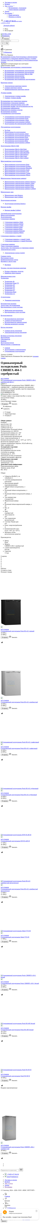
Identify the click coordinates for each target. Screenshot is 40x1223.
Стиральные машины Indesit (14, 224)
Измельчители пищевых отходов (11, 110)
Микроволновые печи (8, 276)
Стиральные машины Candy (14, 225)
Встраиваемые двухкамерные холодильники (19, 72)
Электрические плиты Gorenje (15, 253)
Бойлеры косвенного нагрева (14, 324)
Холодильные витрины (8, 200)
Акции (7, 1185)
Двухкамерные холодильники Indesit (17, 139)
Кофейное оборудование (13, 273)
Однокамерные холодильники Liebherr (17, 122)
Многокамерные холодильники (11, 161)
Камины (3, 341)
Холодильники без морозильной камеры (18, 123)
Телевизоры (5, 278)
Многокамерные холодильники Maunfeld (18, 168)
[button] (2, 47)
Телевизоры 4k (9, 281)
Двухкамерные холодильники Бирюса (17, 135)
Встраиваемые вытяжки (9, 111)
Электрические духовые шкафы (15, 96)
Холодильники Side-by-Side (10, 146)
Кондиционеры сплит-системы (15, 312)
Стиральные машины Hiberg (14, 232)
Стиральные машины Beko (14, 229)
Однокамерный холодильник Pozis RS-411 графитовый (19, 748)
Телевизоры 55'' (10, 288)
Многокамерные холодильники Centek (17, 173)
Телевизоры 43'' (10, 285)
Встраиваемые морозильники (14, 76)
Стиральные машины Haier (14, 227)
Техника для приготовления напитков (13, 268)
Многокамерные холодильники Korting (18, 166)
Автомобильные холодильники (11, 213)
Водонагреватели (6, 315)
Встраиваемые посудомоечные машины (14, 101)
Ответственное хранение (17, 9)
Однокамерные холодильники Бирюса (17, 116)
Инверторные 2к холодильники (15, 132)
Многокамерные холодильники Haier (17, 164)
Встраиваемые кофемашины (10, 108)
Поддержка (8, 1187)
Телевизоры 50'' (10, 287)
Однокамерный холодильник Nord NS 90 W (15, 1076)
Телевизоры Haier (10, 292)
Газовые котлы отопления (13, 330)
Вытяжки (8, 265)
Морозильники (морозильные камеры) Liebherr (20, 188)
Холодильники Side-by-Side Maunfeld (17, 152)
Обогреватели (5, 339)
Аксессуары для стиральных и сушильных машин (17, 248)
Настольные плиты (7, 258)
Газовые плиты (6, 256)
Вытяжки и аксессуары (8, 261)
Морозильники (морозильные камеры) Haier (19, 187)
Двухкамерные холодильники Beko (16, 141)
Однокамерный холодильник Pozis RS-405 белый (17, 1030)
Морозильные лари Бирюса (14, 195)
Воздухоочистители (7, 343)
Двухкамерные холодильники (10, 127)
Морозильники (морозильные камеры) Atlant (19, 183)
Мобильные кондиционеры (14, 310)
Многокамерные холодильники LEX (17, 171)
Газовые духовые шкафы (13, 98)
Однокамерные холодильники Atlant (17, 120)
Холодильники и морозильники (15, 349)
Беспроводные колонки (8, 303)
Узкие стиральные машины (10, 246)
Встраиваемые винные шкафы (15, 77)
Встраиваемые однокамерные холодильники (19, 70)
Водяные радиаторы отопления (11, 336)
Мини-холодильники (8, 215)
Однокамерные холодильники (11, 113)
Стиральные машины (8, 219)
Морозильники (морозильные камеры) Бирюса (20, 181)
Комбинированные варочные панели (17, 89)
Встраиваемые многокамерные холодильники (20, 79)
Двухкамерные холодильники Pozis (16, 137)
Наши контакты (14, 15)
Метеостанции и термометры (10, 344)
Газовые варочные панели (13, 88)
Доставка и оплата (11, 1180)
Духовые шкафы (6, 93)
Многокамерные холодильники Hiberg (17, 175)
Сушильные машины (8, 244)
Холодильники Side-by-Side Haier (16, 149)
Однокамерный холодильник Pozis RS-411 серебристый (19, 702)
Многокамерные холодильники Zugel (17, 170)
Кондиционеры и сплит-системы (12, 307)
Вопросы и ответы (15, 17)
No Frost (7, 130)
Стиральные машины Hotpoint (15, 231)
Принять (4, 1221)
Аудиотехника (5, 297)
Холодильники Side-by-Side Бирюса (16, 154)
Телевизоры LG (10, 294)
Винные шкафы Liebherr (13, 210)
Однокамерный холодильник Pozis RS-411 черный (17, 631)
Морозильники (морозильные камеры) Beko (19, 185)
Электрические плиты (8, 249)
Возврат (7, 1182)
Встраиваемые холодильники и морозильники (16, 67)
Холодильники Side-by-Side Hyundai (17, 151)
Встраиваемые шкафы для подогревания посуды (17, 106)
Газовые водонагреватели (13, 320)
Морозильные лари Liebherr (14, 197)
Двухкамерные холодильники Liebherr (17, 142)
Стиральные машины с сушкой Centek (17, 239)
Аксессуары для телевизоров (10, 305)
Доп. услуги (9, 1183)
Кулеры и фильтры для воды (14, 271)
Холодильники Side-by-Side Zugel (16, 156)
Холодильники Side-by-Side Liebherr (17, 158)
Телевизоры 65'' (10, 290)
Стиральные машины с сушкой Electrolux (18, 241)
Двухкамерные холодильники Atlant (17, 134)
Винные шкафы (6, 207)
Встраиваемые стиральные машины (13, 103)
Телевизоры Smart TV (12, 283)
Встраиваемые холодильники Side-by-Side (19, 74)
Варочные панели (7, 82)
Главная (7, 348)
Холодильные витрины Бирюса (15, 203)
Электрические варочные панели (16, 86)
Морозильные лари (7, 192)
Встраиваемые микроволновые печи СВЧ (14, 104)
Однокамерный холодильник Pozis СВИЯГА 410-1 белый (20, 983)
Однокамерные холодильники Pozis (16, 118)
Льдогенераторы (6, 217)
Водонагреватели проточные (14, 319)
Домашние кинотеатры (12, 300)
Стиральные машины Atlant (14, 222)
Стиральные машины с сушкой (11, 236)
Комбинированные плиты (9, 259)
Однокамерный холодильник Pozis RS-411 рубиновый (19, 795)
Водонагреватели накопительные (16, 322)
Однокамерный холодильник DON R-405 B (15, 841)
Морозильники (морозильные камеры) (13, 178)
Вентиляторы (5, 337)
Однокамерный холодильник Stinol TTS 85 (15, 937)
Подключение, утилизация (17, 8)
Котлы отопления (6, 327)
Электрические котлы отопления (16, 332)
